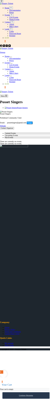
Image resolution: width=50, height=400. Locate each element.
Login (7, 75)
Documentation (15, 58)
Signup (2, 52)
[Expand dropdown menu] (11, 63)
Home (7, 56)
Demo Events (14, 67)
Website (3, 126)
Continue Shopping (26, 395)
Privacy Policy (10, 330)
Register (12, 82)
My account (9, 343)
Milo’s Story (13, 73)
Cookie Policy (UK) (12, 334)
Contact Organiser (7, 128)
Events (7, 63)
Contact (7, 69)
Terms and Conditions (13, 332)
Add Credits (9, 345)
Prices (11, 61)
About (11, 71)
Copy (30, 123)
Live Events (13, 65)
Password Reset (15, 80)
